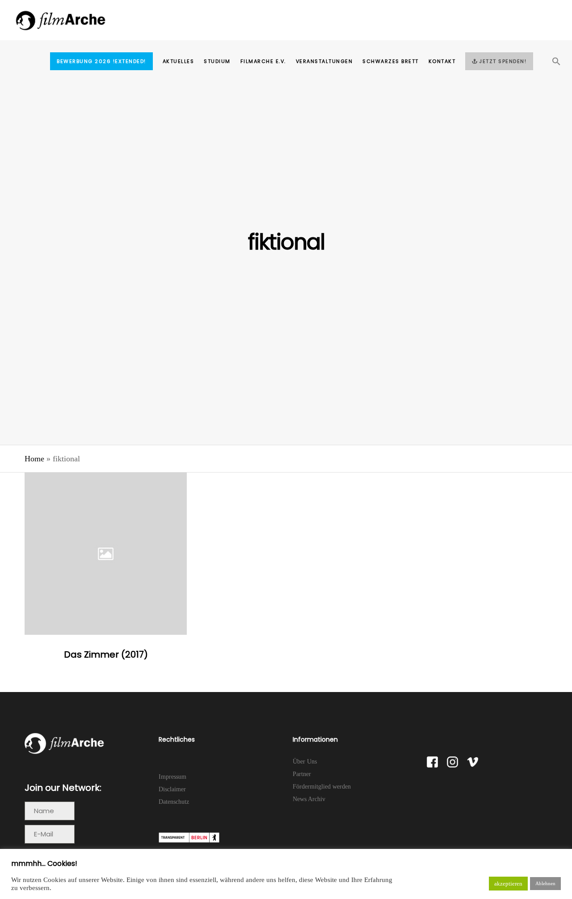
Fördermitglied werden (322, 786)
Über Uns (305, 761)
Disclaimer (172, 789)
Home (34, 458)
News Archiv (309, 799)
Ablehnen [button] (545, 883)
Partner (302, 774)
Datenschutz (174, 801)
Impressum (172, 776)
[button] (551, 64)
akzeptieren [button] (508, 883)
